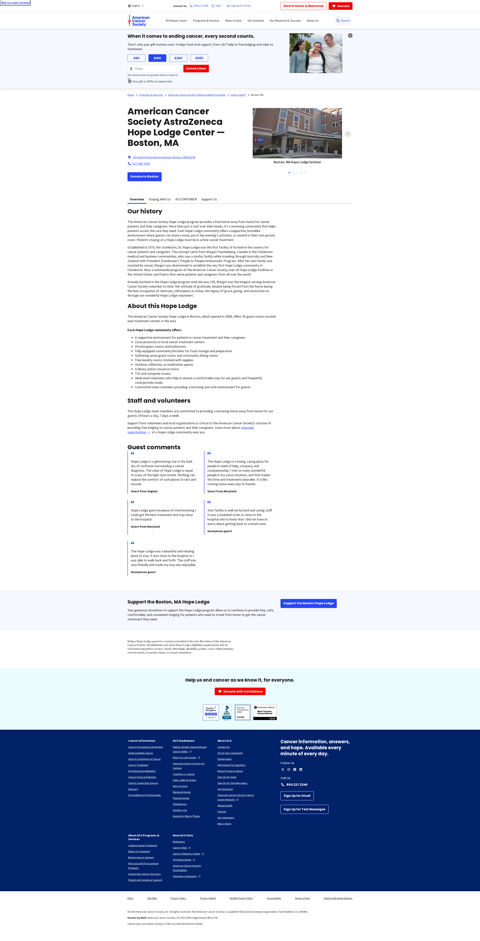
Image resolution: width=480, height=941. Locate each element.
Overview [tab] (137, 199)
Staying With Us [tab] (160, 199)
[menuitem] (139, 20)
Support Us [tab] (209, 199)
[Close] (350, 35)
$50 (137, 58)
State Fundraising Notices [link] (338, 898)
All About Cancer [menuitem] (176, 20)
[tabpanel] (240, 394)
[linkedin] (300, 769)
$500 (199, 58)
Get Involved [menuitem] (256, 20)
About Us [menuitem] (313, 20)
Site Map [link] (152, 898)
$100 (157, 58)
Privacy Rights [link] (208, 898)
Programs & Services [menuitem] (206, 20)
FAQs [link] (130, 898)
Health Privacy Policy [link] (241, 898)
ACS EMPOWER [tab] (186, 199)
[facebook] (294, 769)
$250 (178, 58)
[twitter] (282, 769)
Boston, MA (257, 95)
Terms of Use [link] (302, 898)
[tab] (289, 173)
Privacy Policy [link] (178, 898)
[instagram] (288, 769)
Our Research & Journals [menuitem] (285, 20)
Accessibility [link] (274, 898)
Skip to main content (15, 2)
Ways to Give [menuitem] (233, 20)
